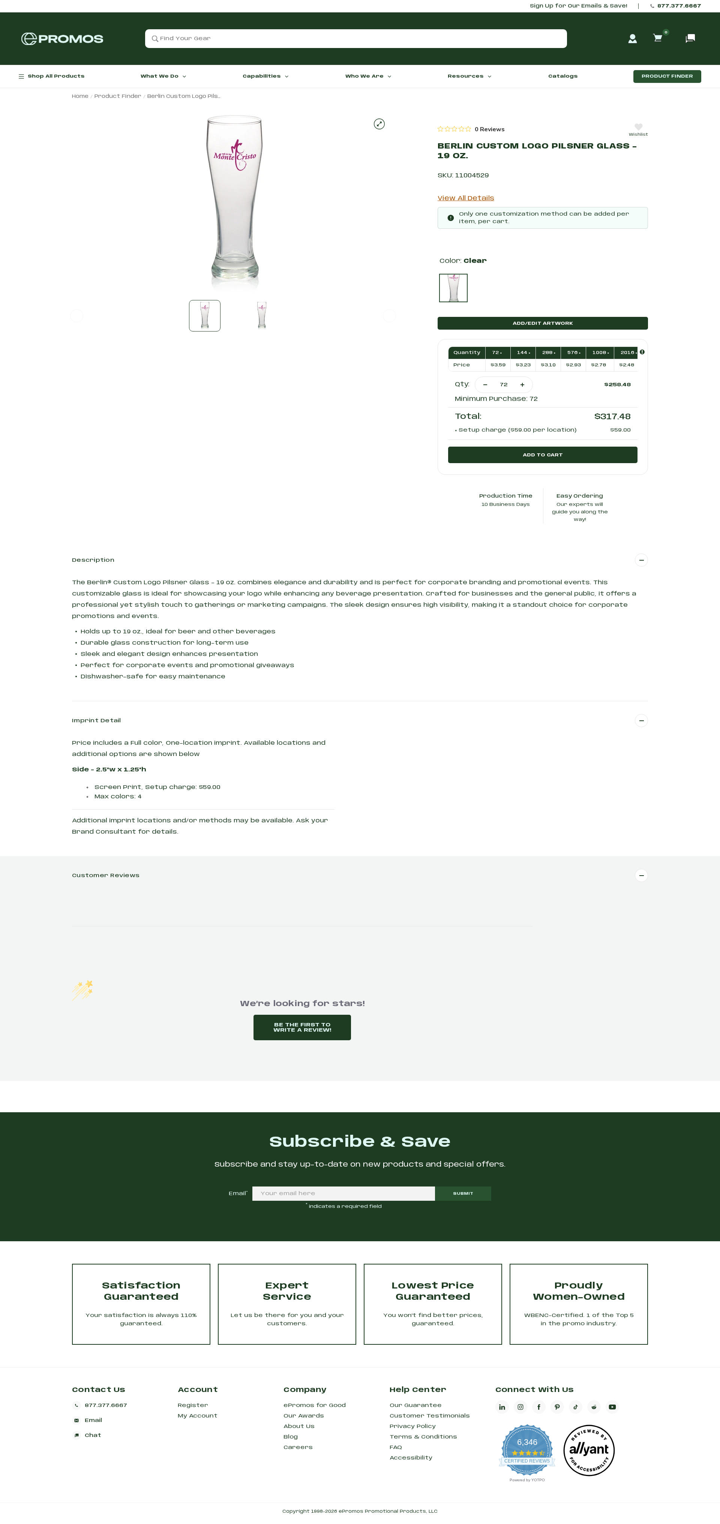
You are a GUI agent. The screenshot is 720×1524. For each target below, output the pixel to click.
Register (193, 1405)
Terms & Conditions (423, 1437)
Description (93, 560)
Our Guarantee (416, 1405)
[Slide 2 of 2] (262, 316)
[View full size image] (379, 123)
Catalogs (563, 76)
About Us (299, 1426)
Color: (463, 261)
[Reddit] (594, 1407)
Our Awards (304, 1416)
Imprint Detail (96, 720)
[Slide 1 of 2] (204, 316)
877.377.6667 (679, 6)
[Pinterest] (557, 1407)
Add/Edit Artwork (543, 323)
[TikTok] (575, 1407)
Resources (466, 76)
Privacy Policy (413, 1426)
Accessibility (411, 1458)
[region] (471, 129)
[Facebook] (539, 1407)
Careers (298, 1447)
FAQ (396, 1447)
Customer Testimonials (430, 1416)
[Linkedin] (502, 1407)
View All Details (466, 198)
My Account (198, 1416)
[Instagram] (520, 1407)
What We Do (159, 76)
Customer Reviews (106, 875)
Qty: (462, 384)
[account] (632, 38)
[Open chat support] (690, 38)
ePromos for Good (315, 1405)
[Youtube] (612, 1407)
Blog (291, 1437)
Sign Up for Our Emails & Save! (578, 6)
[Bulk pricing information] (642, 352)
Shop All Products (56, 76)
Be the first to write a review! (302, 1027)
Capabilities (262, 76)
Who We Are (364, 76)
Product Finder (667, 76)
